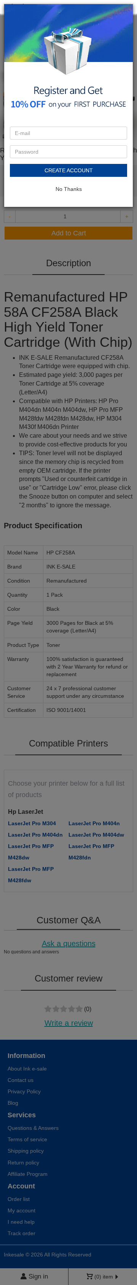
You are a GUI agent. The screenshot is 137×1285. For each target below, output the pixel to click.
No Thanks (69, 189)
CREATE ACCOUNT (69, 170)
